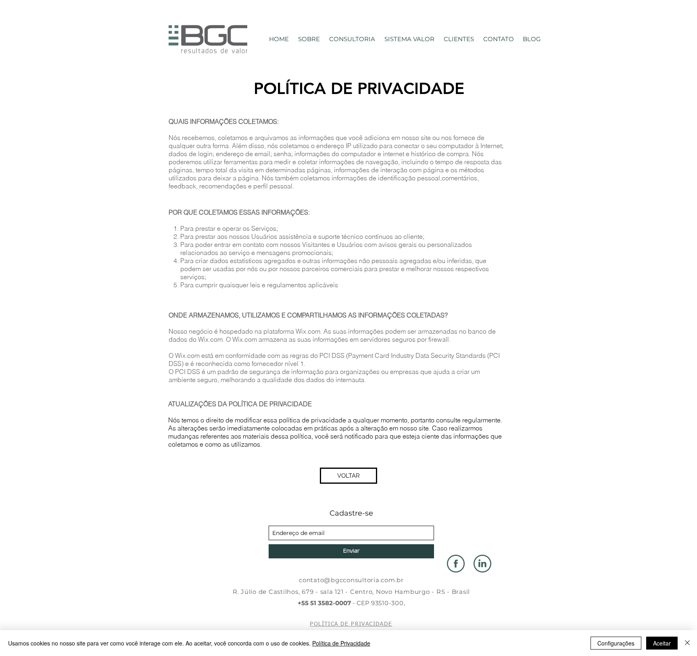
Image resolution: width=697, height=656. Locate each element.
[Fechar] (687, 643)
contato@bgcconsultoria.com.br (351, 580)
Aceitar (662, 643)
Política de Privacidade (341, 643)
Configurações (615, 643)
